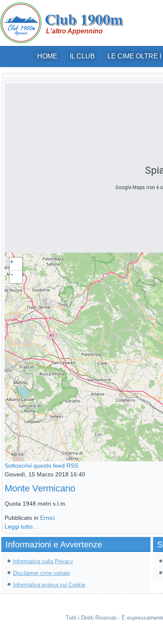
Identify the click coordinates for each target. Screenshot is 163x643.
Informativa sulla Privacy (43, 561)
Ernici (47, 517)
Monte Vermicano (40, 488)
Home (47, 56)
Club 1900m (84, 19)
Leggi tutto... (21, 526)
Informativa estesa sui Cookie (49, 585)
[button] (16, 264)
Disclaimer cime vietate (41, 573)
